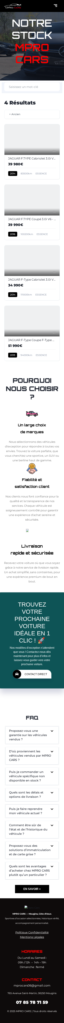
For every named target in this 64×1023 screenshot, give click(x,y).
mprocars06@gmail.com (32, 985)
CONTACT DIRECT (36, 674)
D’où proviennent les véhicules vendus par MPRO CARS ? (30, 756)
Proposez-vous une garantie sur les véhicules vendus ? (28, 735)
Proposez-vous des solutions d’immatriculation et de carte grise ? (30, 850)
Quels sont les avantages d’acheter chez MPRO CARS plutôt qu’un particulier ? (29, 871)
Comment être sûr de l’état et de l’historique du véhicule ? (28, 829)
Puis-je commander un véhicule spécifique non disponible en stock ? (27, 776)
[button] (32, 735)
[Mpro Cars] (32, 907)
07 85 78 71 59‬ (32, 1002)
